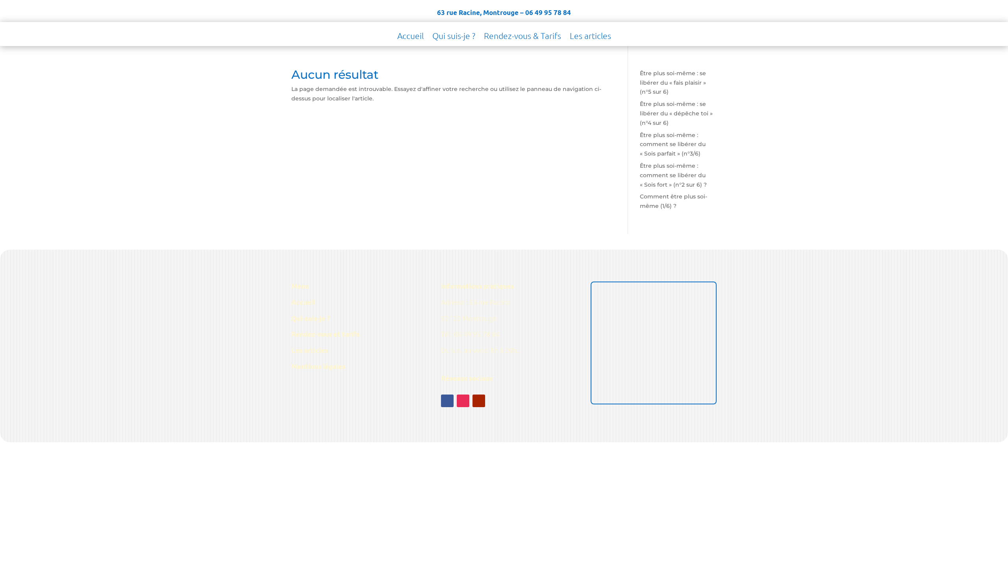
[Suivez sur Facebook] (447, 401)
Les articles (590, 37)
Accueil (410, 37)
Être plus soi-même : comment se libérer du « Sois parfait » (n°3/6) (673, 145)
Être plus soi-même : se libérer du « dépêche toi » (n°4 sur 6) (676, 113)
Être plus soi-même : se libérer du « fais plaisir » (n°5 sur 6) (673, 83)
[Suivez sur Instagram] (463, 401)
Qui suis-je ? (453, 37)
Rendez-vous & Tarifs (522, 37)
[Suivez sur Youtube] (478, 401)
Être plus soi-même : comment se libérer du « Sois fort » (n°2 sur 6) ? (673, 175)
